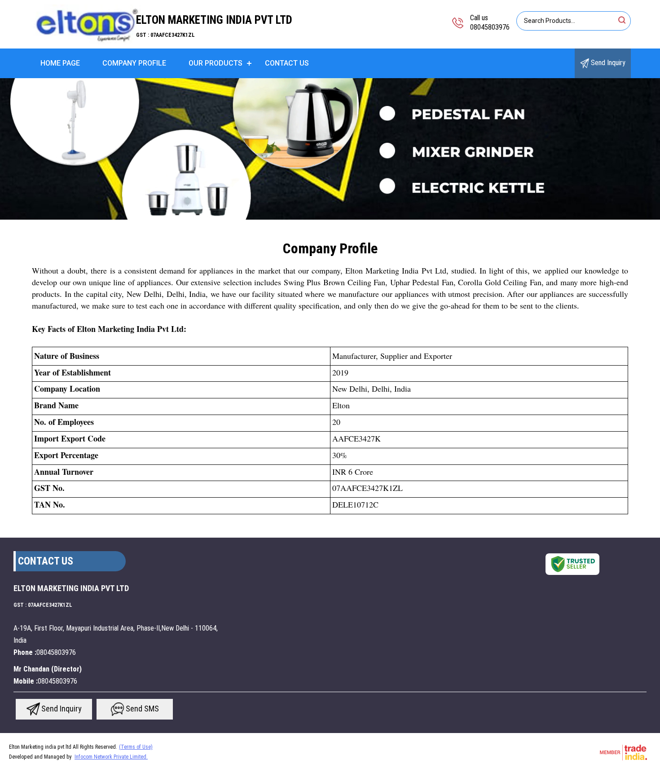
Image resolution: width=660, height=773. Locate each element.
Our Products (215, 63)
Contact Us (287, 63)
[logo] (87, 42)
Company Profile (134, 63)
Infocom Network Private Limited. (111, 757)
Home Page (60, 63)
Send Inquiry (607, 62)
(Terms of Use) (136, 747)
